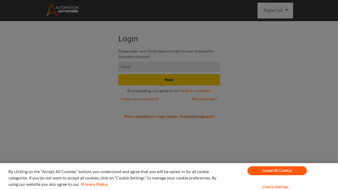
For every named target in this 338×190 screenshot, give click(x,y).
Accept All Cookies (277, 170)
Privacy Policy (94, 184)
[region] (169, 176)
